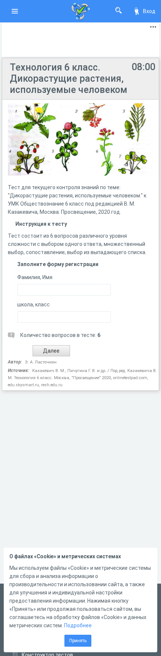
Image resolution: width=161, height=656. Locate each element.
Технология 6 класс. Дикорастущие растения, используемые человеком (68, 78)
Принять (77, 640)
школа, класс (33, 304)
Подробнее (78, 625)
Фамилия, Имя (34, 277)
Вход (149, 11)
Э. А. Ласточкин (41, 362)
